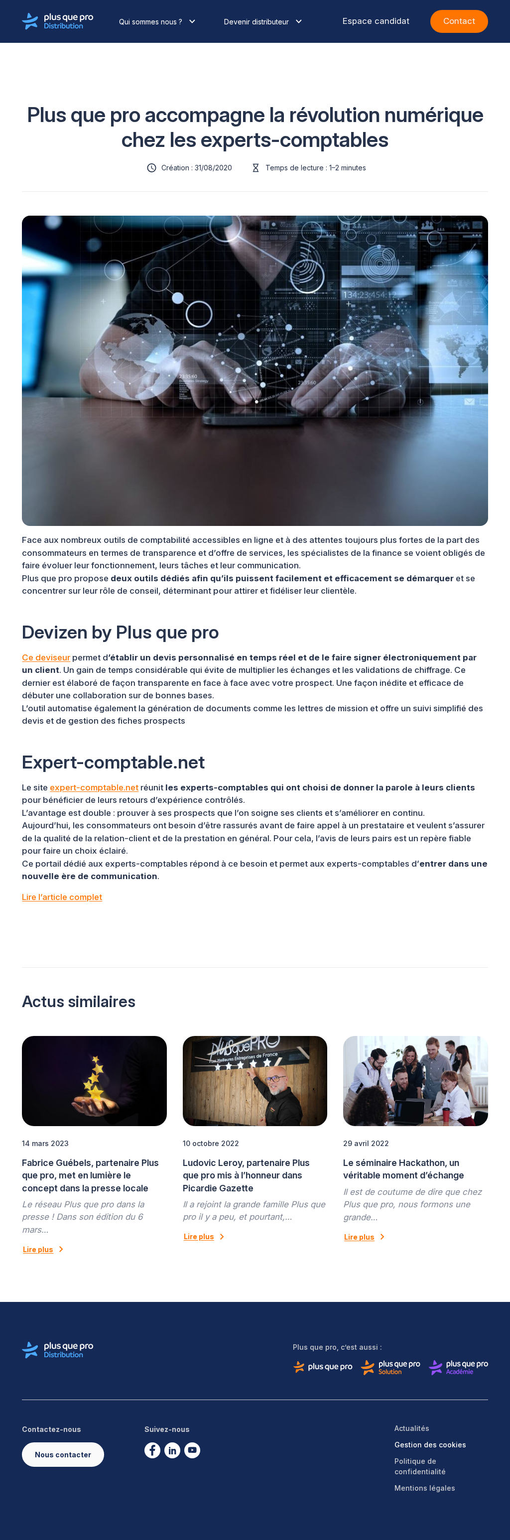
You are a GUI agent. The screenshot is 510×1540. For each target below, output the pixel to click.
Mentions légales (424, 1488)
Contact (459, 21)
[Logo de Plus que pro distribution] (58, 21)
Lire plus (38, 1249)
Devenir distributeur (256, 21)
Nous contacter (63, 1454)
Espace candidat (376, 21)
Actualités (411, 1428)
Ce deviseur (46, 657)
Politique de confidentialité (420, 1466)
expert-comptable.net (94, 787)
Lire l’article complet (62, 897)
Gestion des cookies (430, 1444)
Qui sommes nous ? (150, 21)
